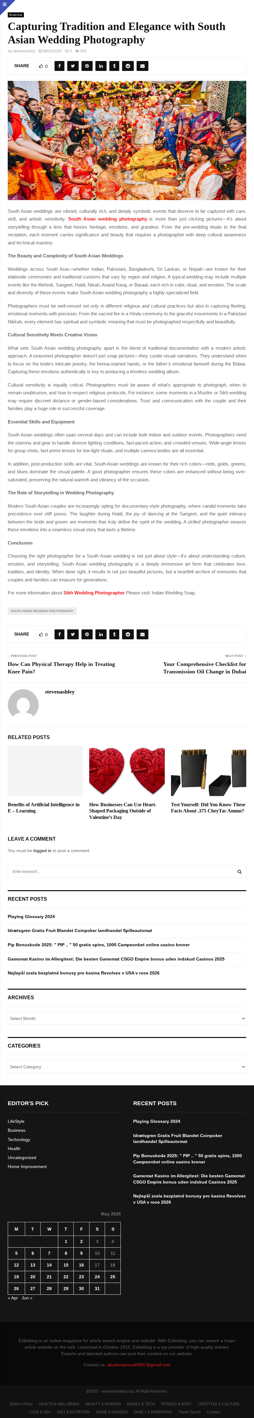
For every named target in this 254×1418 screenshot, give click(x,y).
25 (112, 1276)
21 (49, 1276)
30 (81, 1288)
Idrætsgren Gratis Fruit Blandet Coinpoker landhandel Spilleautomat (80, 930)
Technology (19, 1139)
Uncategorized (22, 1157)
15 (66, 1265)
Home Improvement (27, 1166)
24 (97, 1276)
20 (32, 1276)
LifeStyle (16, 1121)
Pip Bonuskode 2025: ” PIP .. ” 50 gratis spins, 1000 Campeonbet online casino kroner (99, 944)
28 (49, 1288)
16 (81, 1265)
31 (97, 1288)
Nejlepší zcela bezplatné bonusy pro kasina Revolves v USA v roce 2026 (84, 972)
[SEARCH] (239, 871)
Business (15, 14)
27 (32, 1288)
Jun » (27, 1297)
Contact (213, 1412)
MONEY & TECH (141, 1404)
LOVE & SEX (40, 1412)
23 (81, 1276)
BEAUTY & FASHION (103, 1404)
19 (16, 1276)
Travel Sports (189, 1412)
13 (32, 1265)
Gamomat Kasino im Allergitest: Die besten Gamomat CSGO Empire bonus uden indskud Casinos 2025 (116, 958)
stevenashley (24, 51)
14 (49, 1265)
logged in (42, 850)
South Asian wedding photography (42, 611)
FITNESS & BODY (176, 1404)
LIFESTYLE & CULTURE (218, 1404)
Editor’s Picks (21, 1404)
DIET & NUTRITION (73, 1412)
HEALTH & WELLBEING (59, 1404)
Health (14, 1148)
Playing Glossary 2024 (31, 916)
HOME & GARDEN (112, 1412)
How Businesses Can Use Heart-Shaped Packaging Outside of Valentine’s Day (122, 811)
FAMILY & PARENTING (153, 1412)
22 (66, 1276)
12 (16, 1265)
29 (66, 1288)
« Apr (13, 1297)
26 (16, 1288)
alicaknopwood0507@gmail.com (139, 1364)
